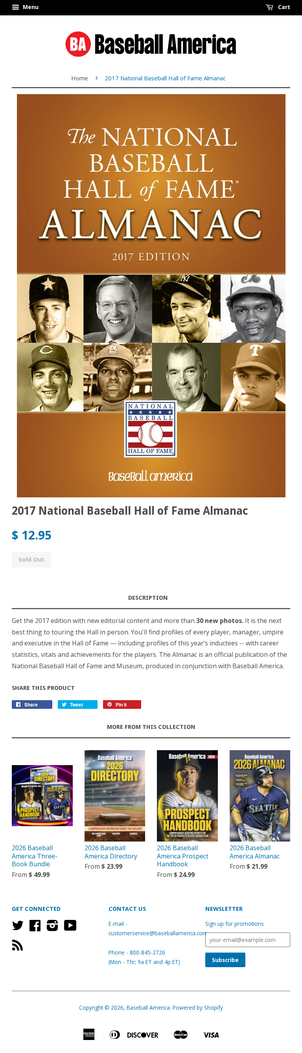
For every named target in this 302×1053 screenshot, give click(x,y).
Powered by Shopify (198, 1007)
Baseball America (148, 1007)
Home (79, 78)
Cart (283, 7)
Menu (30, 7)
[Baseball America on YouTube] (70, 928)
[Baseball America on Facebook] (35, 928)
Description (148, 597)
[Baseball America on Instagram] (52, 928)
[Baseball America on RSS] (17, 947)
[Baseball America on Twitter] (18, 928)
